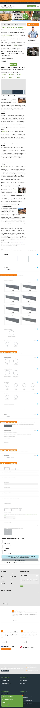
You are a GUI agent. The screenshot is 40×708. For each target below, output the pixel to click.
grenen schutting (16, 124)
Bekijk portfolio (4, 603)
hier (28, 10)
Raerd (11, 77)
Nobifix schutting (6, 166)
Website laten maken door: (27, 703)
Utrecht (11, 581)
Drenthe (2, 573)
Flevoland (2, 576)
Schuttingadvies (33, 705)
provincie (23, 239)
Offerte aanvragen (31, 6)
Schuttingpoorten (22, 683)
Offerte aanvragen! (13, 64)
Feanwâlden (4, 74)
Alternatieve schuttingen (24, 682)
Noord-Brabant (13, 573)
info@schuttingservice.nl (33, 44)
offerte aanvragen (31, 24)
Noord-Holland (13, 576)
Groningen (3, 583)
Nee (9, 269)
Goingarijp (3, 77)
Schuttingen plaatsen (23, 679)
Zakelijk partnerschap (23, 680)
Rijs (19, 77)
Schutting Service (15, 45)
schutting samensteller (18, 242)
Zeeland (11, 583)
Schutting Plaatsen (4, 706)
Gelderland (3, 581)
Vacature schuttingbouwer (25, 705)
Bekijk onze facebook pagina (6, 649)
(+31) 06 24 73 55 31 (32, 40)
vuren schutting (4, 131)
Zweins (19, 74)
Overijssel (12, 578)
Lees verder (15, 620)
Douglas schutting (7, 154)
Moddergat (12, 74)
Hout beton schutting (4, 693)
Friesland (2, 578)
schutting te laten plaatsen (6, 35)
